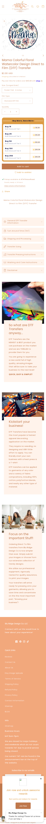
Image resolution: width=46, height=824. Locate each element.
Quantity (5, 107)
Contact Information (14, 700)
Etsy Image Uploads (14, 673)
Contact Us (10, 662)
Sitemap (9, 706)
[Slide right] (43, 55)
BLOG (7, 711)
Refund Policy (11, 689)
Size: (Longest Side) (10, 85)
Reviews (8, 657)
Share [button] (7, 191)
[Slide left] (2, 55)
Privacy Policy (11, 695)
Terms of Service (13, 678)
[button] (3, 6)
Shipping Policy (12, 684)
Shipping (5, 77)
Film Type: (6, 96)
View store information (14, 186)
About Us (9, 667)
